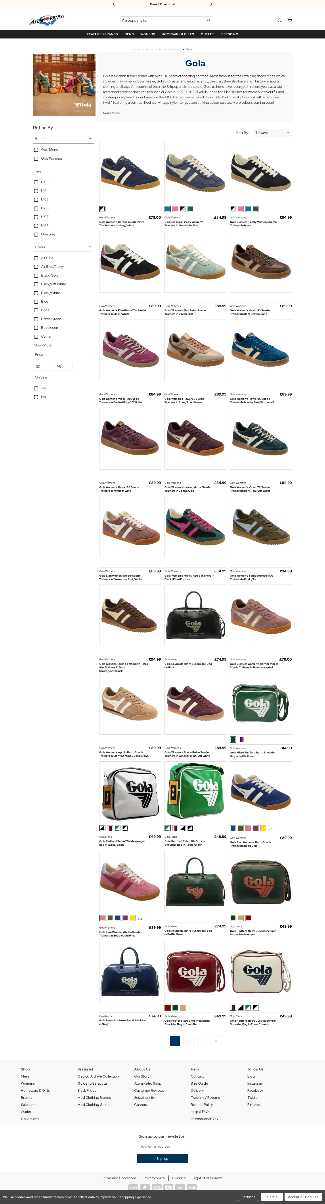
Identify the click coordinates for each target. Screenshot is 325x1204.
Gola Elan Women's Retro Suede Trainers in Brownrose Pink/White (121, 577)
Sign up (162, 1158)
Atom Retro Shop (147, 1083)
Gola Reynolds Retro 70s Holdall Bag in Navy (123, 1022)
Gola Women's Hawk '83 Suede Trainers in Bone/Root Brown (184, 400)
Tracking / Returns (205, 1097)
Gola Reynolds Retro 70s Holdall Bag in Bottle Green (188, 932)
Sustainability (144, 1097)
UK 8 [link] (45, 225)
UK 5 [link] (44, 199)
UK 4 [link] (45, 190)
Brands (26, 1097)
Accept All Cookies (303, 1196)
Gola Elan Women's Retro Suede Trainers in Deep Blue (250, 844)
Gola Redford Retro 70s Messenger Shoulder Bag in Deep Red (187, 1022)
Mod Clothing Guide (94, 1104)
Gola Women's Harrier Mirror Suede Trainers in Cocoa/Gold (187, 489)
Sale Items (29, 1104)
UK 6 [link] (45, 208)
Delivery (197, 1090)
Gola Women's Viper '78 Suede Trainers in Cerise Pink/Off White (120, 400)
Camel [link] (46, 336)
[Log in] (279, 21)
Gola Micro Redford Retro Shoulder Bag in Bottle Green (253, 754)
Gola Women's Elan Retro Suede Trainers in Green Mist (185, 312)
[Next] (216, 1041)
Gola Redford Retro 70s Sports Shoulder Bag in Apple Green (184, 843)
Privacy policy (154, 1178)
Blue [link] (44, 301)
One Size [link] (48, 234)
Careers (140, 1104)
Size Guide (199, 1083)
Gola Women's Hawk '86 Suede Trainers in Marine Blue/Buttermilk (252, 400)
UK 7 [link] (44, 216)
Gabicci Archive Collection (98, 1076)
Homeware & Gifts (35, 1090)
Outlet (26, 1111)
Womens (28, 1083)
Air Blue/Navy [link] (52, 266)
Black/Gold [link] (49, 275)
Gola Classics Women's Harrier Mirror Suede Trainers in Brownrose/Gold (254, 665)
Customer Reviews (149, 1090)
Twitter (253, 1097)
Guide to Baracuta (92, 1083)
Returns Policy (202, 1104)
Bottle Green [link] (51, 319)
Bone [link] (45, 310)
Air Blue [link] (47, 258)
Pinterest (254, 1104)
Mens (25, 1076)
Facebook (255, 1090)
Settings (248, 1196)
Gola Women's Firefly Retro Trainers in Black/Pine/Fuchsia (189, 577)
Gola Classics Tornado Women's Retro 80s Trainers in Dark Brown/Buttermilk (123, 667)
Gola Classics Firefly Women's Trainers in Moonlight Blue (183, 223)
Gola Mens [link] (49, 149)
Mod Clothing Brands (94, 1097)
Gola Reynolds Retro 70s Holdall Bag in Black (188, 665)
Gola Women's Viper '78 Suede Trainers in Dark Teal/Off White (250, 489)
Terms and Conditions (119, 1178)
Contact (197, 1076)
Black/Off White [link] (53, 284)
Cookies (178, 1178)
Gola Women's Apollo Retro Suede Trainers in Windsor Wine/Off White (187, 754)
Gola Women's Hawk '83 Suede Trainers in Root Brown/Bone (250, 312)
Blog (251, 1076)
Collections (30, 1118)
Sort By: (242, 133)
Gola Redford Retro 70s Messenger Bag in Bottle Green (253, 932)
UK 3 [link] (44, 182)
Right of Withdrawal (208, 1178)
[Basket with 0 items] (290, 21)
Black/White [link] (50, 292)
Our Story (141, 1076)
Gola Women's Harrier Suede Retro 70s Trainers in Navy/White (121, 223)
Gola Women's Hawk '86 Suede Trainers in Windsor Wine (119, 489)
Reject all (271, 1196)
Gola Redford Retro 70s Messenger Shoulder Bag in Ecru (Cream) (253, 1022)
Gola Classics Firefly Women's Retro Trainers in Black (253, 223)
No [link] (43, 396)
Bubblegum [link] (50, 327)
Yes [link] (43, 388)
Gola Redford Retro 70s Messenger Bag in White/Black (122, 843)
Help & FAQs (200, 1111)
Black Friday (87, 1090)
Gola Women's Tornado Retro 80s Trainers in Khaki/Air (251, 577)
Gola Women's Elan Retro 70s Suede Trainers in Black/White (122, 312)
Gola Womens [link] (52, 158)
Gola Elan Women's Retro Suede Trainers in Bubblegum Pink (120, 933)
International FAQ (204, 1118)
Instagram (255, 1083)
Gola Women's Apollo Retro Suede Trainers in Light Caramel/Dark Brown (124, 754)
